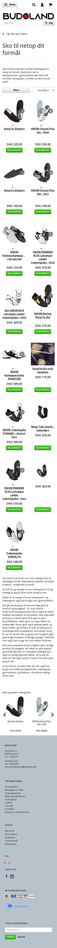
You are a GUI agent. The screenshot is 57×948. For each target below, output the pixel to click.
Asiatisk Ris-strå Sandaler (42, 370)
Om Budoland (11, 786)
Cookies (9, 802)
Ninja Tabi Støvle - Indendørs (42, 428)
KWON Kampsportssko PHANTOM (14, 375)
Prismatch (9, 809)
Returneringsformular (15, 796)
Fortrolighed (10, 799)
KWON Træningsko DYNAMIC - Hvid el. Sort (14, 433)
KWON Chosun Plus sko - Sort (42, 192)
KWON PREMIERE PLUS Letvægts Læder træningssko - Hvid (43, 257)
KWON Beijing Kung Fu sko (42, 315)
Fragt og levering (12, 793)
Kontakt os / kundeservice (17, 812)
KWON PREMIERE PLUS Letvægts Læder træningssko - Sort (14, 493)
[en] (9, 862)
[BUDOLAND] (28, 15)
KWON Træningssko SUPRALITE (14, 553)
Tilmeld (10, 937)
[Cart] (51, 4)
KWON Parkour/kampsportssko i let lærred (14, 255)
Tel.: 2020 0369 (12, 764)
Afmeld (21, 937)
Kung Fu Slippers (14, 128)
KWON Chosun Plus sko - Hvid (42, 130)
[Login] (42, 4)
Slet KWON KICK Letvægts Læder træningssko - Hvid (14, 314)
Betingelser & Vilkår (14, 790)
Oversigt (9, 805)
